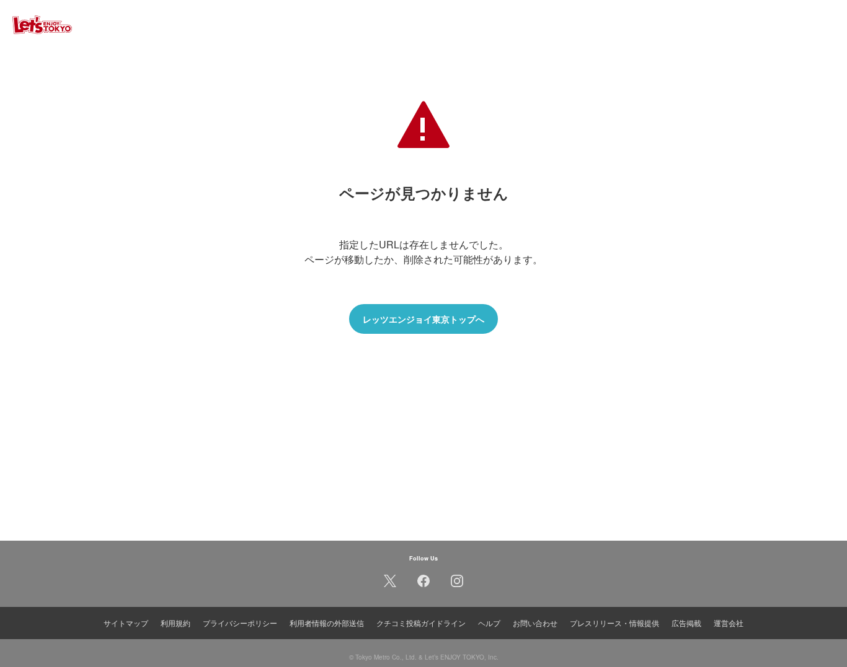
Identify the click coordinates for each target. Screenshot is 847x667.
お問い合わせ (535, 622)
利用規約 (175, 622)
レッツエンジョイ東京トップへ (423, 319)
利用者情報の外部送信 (327, 622)
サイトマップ (126, 622)
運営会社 (728, 622)
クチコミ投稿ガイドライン (421, 622)
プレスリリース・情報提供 (614, 622)
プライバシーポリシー (240, 622)
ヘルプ (489, 622)
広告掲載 (686, 622)
